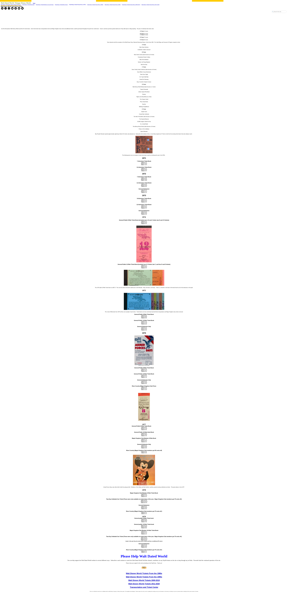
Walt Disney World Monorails (28, 4)
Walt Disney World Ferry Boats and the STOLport (11, 4)
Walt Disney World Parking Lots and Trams (44, 4)
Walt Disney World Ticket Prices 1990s (113, 4)
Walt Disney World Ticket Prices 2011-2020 (150, 4)
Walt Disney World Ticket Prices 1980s (95, 4)
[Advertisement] (144, 22)
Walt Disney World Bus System (61, 4)
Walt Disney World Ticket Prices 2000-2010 (131, 4)
